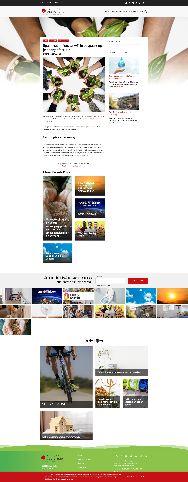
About (48, 3)
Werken (119, 12)
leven (60, 40)
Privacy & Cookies (84, 459)
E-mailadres (99, 276)
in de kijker (53, 40)
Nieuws (135, 12)
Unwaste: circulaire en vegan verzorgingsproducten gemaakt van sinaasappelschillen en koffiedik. (126, 463)
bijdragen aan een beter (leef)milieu (92, 116)
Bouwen (106, 12)
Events (141, 12)
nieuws (66, 40)
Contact (55, 3)
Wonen (112, 12)
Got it (141, 477)
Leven (130, 12)
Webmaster (82, 467)
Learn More (132, 477)
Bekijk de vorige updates (103, 285)
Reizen (125, 12)
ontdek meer (118, 87)
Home (42, 3)
